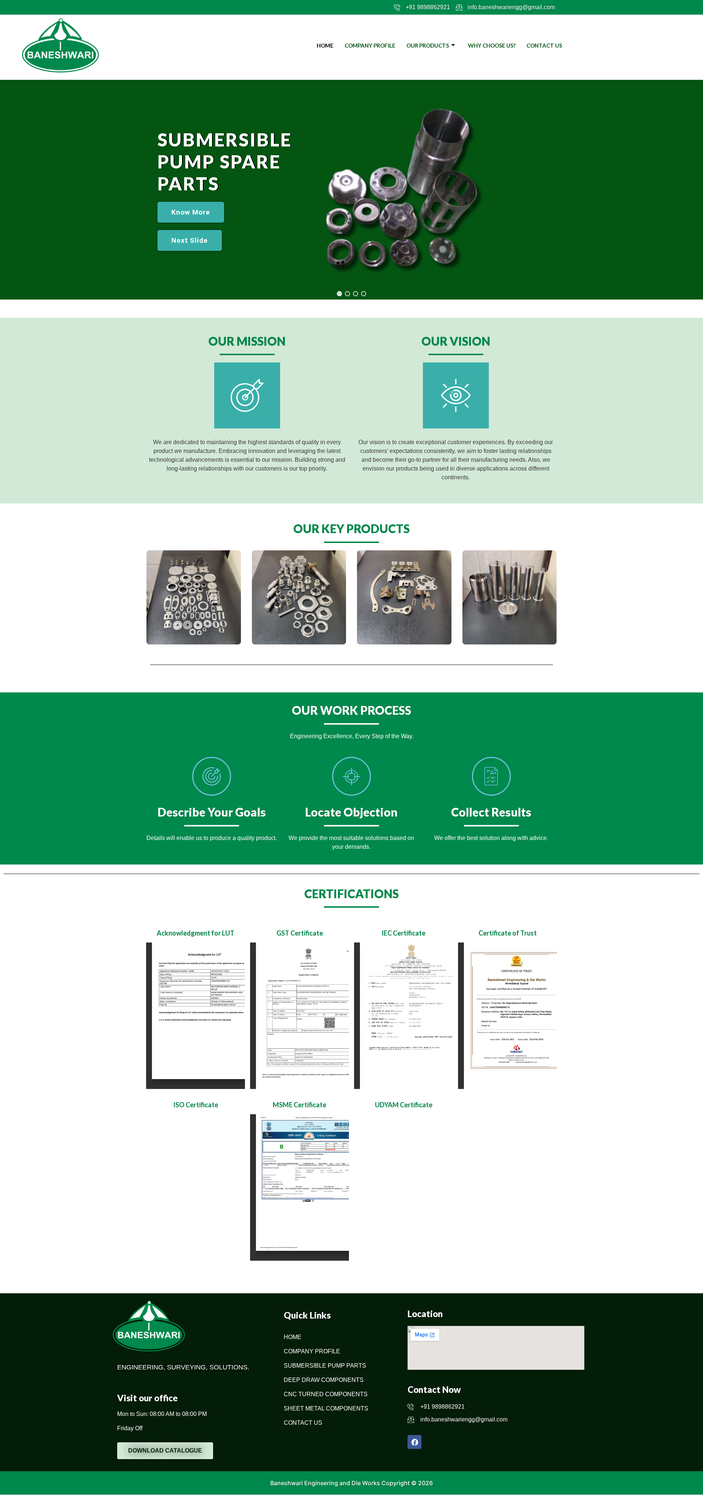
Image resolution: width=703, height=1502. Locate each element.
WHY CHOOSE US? (492, 45)
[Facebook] (414, 1442)
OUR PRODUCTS (427, 45)
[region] (351, 190)
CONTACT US (544, 45)
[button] (189, 240)
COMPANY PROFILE (370, 45)
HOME (325, 45)
